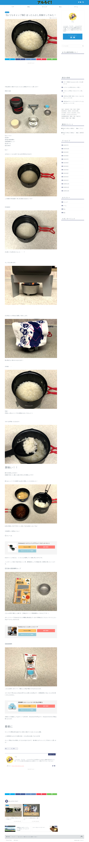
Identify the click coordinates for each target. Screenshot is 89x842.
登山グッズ (78, 116)
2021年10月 (66, 148)
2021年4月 (65, 169)
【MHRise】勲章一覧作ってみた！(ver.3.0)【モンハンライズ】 (73, 97)
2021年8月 (65, 155)
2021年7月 (65, 159)
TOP (13, 6)
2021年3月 (65, 173)
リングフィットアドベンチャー (71, 114)
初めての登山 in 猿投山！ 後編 (70, 128)
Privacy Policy (9, 840)
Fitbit (71, 109)
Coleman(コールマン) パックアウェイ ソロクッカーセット (34, 543)
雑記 (28, 6)
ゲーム (76, 6)
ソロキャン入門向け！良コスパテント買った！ (73, 91)
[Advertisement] (31, 74)
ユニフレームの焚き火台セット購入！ (72, 87)
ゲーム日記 (63, 114)
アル (81, 128)
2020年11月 (66, 187)
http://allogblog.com (18, 765)
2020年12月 (66, 183)
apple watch (67, 109)
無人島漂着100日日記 (65, 116)
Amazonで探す (27, 546)
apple (63, 109)
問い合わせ (16, 840)
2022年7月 (65, 145)
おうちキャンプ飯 (9, 748)
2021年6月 (65, 162)
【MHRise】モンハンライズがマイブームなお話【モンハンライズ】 (73, 102)
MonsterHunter (64, 110)
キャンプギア (74, 112)
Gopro (75, 109)
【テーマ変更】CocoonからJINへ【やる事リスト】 (73, 83)
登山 (60, 6)
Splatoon (69, 110)
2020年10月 (66, 190)
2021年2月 (65, 176)
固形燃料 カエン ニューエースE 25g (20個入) (30, 702)
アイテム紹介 (64, 112)
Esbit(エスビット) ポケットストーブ (28, 626)
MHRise (78, 109)
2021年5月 (65, 166)
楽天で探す (46, 546)
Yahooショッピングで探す (27, 550)
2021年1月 (65, 180)
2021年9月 (65, 152)
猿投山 (71, 116)
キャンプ (44, 6)
